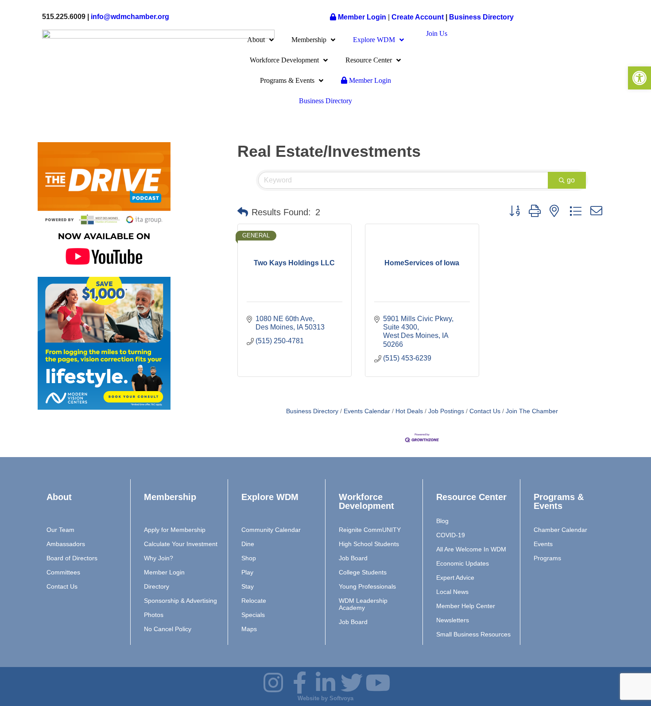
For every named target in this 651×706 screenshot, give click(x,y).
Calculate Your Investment (180, 543)
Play (247, 572)
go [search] (571, 180)
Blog (442, 520)
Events (543, 543)
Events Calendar (367, 411)
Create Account (418, 17)
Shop (248, 558)
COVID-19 (450, 535)
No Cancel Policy (167, 628)
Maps (249, 628)
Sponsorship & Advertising (180, 600)
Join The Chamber (532, 411)
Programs (547, 558)
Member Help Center (465, 605)
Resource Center (368, 60)
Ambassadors (65, 543)
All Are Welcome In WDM (471, 549)
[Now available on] (104, 272)
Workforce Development (284, 60)
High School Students (369, 543)
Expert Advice (455, 577)
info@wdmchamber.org (130, 16)
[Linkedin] (325, 682)
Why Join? (158, 558)
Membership (308, 39)
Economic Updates (462, 563)
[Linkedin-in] (112, 431)
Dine (247, 543)
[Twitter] (144, 431)
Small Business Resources (473, 634)
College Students (363, 572)
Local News (452, 591)
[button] (242, 212)
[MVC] (104, 407)
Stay (247, 586)
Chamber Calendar (560, 529)
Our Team (60, 529)
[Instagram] (49, 431)
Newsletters (452, 620)
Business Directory (481, 17)
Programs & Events (287, 80)
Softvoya (341, 698)
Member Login (361, 17)
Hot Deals (409, 411)
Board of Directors (71, 558)
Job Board (353, 558)
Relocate (253, 600)
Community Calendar (271, 529)
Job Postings (446, 411)
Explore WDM (374, 39)
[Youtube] (175, 431)
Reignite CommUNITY (370, 529)
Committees (63, 572)
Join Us (436, 33)
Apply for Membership (174, 529)
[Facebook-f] (81, 431)
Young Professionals (367, 586)
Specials (253, 614)
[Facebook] (299, 682)
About (256, 39)
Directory (156, 586)
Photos (153, 614)
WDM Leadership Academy (363, 604)
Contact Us (484, 411)
